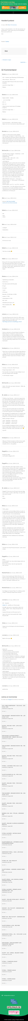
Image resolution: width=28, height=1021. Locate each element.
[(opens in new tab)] (14, 1001)
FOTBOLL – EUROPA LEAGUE (8, 978)
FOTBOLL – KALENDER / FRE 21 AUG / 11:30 (12, 765)
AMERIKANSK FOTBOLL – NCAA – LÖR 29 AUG (12, 852)
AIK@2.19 (4, 605)
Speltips (7, 41)
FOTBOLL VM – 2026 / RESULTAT (9, 860)
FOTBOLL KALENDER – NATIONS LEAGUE (11, 833)
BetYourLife (5, 708)
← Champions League (6, 59)
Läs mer (4, 711)
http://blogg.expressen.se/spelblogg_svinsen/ (12, 321)
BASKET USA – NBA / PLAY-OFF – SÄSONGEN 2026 (13, 916)
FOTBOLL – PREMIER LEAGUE (9, 970)
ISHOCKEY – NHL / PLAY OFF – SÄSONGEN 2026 (13, 908)
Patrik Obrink (5, 844)
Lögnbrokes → (23, 62)
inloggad (10, 699)
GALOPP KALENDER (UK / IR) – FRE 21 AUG (12, 774)
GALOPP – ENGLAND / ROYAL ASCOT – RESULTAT (13, 899)
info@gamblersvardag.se (9, 995)
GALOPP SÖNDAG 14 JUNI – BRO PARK (11, 925)
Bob (9, 24)
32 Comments (14, 24)
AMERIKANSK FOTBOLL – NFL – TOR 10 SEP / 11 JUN (14, 934)
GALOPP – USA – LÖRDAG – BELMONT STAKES (12, 952)
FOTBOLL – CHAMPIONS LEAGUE (9, 961)
